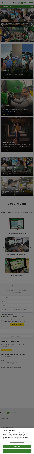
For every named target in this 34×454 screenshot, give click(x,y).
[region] (17, 441)
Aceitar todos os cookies (17, 451)
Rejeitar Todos (17, 446)
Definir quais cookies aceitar (17, 442)
